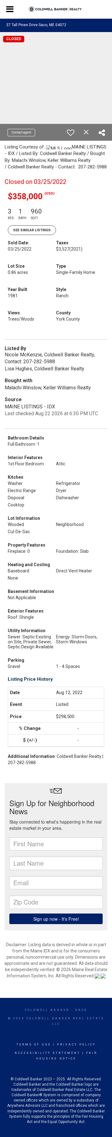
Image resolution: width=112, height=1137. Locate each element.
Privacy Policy (76, 1044)
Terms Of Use (33, 1044)
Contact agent (21, 132)
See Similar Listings (32, 230)
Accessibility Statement (47, 1053)
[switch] (70, 132)
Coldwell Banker (47, 1010)
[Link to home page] (56, 9)
